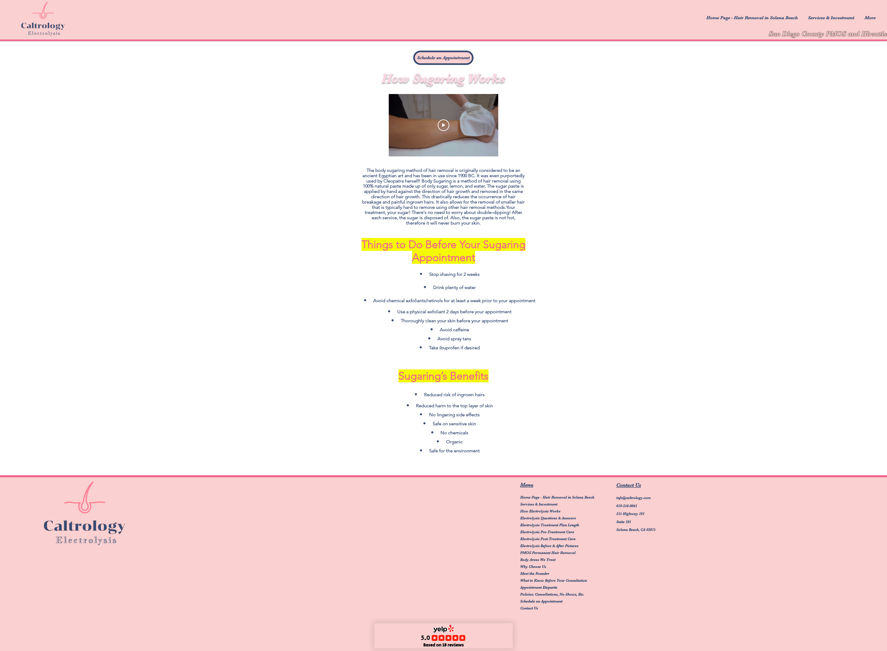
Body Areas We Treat (538, 560)
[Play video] (443, 125)
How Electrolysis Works (540, 511)
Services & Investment (538, 504)
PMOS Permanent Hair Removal (540, 553)
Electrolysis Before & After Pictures (540, 546)
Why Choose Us (533, 567)
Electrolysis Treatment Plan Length (540, 525)
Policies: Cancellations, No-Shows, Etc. (540, 594)
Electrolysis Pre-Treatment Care (540, 532)
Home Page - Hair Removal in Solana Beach (540, 497)
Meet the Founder (534, 574)
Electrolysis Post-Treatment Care (540, 539)
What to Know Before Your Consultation (540, 580)
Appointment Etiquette (538, 587)
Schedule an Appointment (540, 601)
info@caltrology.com (633, 498)
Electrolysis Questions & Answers (540, 518)
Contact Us (529, 608)
